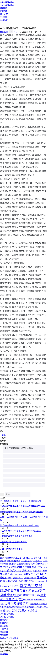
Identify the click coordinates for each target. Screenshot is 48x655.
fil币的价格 (13, 561)
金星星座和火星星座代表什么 (13, 542)
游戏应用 (4, 20)
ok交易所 (37, 561)
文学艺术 (4, 14)
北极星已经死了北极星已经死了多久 (16, 536)
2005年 (10, 558)
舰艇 (21, 607)
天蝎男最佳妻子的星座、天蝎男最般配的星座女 (21, 512)
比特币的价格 (17, 603)
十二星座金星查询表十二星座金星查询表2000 (20, 531)
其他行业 (37, 571)
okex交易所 (27, 561)
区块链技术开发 (30, 578)
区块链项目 (25, 581)
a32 (30, 558)
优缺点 (14, 570)
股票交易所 (12, 607)
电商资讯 (4, 17)
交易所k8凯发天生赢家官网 (25, 567)
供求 (27, 570)
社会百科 (4, 8)
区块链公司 (18, 574)
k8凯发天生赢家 (7, 2)
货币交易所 (24, 610)
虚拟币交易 (31, 607)
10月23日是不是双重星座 (11, 549)
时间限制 (28, 600)
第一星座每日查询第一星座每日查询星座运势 (20, 501)
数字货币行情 (30, 595)
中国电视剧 (6, 564)
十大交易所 (40, 581)
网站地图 (4, 635)
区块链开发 (18, 578)
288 (3, 558)
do (39, 557)
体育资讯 (4, 11)
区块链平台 (33, 574)
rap (45, 561)
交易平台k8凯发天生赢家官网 (23, 564)
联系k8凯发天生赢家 (9, 638)
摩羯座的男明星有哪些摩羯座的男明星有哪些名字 (22, 506)
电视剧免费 (36, 604)
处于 (14, 586)
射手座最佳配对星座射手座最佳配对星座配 (19, 525)
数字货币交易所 (25, 590)
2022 (21, 557)
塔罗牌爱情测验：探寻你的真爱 (18, 448)
